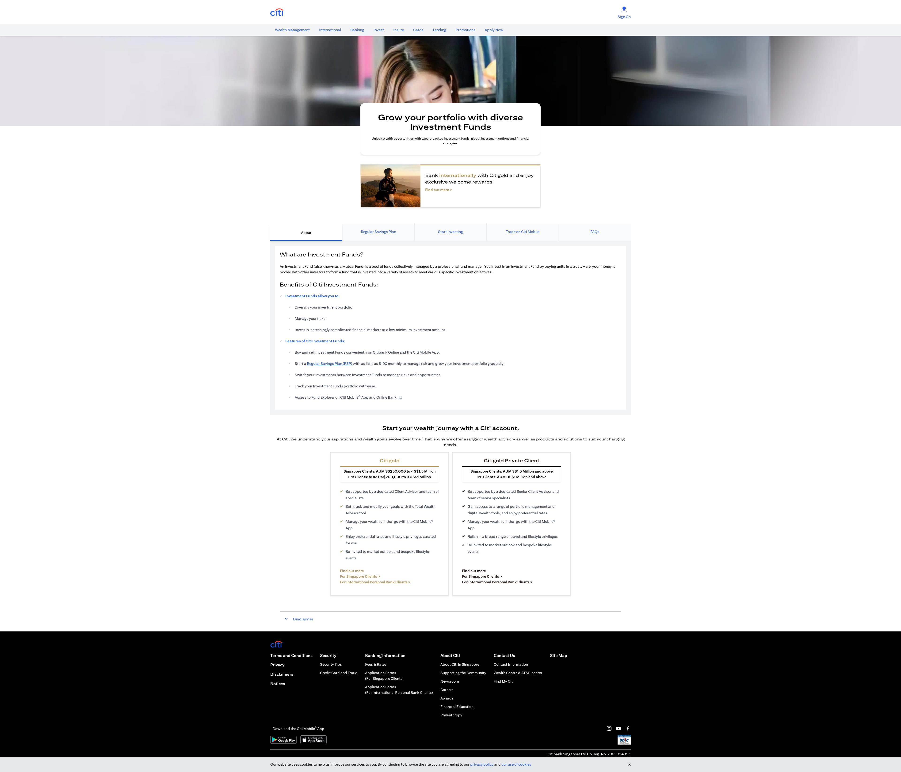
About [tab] (306, 232)
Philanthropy (451, 715)
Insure (398, 30)
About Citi (450, 655)
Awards (447, 698)
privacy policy (481, 764)
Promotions (465, 30)
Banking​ (357, 30)
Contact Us (504, 655)
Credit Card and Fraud (339, 673)
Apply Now (494, 30)
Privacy (277, 664)
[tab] (292, 30)
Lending (439, 30)
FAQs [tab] (594, 231)
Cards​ (418, 30)
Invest (379, 30)
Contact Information (511, 664)
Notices (277, 683)
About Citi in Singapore (459, 664)
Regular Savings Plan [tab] (378, 231)
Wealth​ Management (292, 30)
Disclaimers (281, 674)
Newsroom (449, 681)
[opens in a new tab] (276, 12)
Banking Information (385, 655)
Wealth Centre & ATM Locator (518, 673)
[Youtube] (618, 728)
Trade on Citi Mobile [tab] (522, 231)
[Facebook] (628, 728)
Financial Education (456, 706)
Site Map (558, 655)
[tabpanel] (450, 328)
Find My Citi (504, 681)
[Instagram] (609, 728)
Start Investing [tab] (450, 231)
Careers (447, 690)
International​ (330, 30)
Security (328, 655)
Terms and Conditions (291, 655)
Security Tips (331, 664)
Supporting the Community (463, 673)
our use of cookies (516, 764)
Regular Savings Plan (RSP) (329, 363)
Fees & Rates (375, 664)
